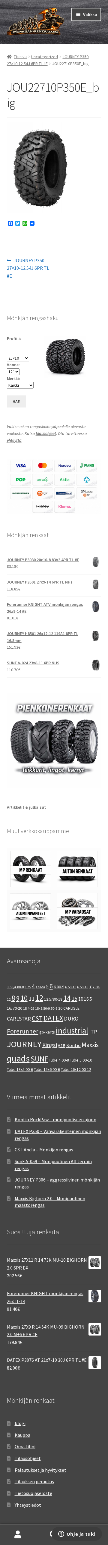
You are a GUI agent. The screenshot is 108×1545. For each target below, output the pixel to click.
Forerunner (22, 1031)
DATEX (53, 1018)
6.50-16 (82, 987)
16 (80, 999)
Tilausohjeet (28, 1458)
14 (66, 998)
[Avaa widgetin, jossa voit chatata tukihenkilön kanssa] (76, 1534)
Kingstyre (53, 1045)
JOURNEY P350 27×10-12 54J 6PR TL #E (28, 268)
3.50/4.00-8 (15, 987)
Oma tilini (25, 1446)
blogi (20, 1423)
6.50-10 (70, 987)
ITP (93, 1031)
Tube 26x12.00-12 (76, 1069)
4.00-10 (40, 987)
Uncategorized (44, 56)
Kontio (73, 1045)
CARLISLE (71, 1008)
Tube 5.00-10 (81, 1060)
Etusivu (20, 56)
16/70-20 (14, 1008)
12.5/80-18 (53, 999)
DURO (71, 1018)
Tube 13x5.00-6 (20, 1069)
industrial (72, 1030)
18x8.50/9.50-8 (46, 1008)
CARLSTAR (19, 1018)
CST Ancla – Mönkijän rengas (44, 1150)
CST (37, 1018)
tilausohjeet (46, 433)
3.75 (28, 987)
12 (39, 998)
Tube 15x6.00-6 (47, 1069)
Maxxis (90, 1045)
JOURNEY (24, 1044)
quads (18, 1058)
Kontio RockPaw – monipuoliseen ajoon (55, 1119)
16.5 (88, 999)
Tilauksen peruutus (34, 1481)
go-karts (47, 1032)
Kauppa (22, 1435)
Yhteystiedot (28, 1505)
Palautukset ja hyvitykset (40, 1470)
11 (31, 998)
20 (60, 1008)
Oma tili (18, 1535)
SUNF (39, 1059)
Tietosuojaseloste (33, 1493)
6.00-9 (59, 987)
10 (24, 998)
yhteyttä (14, 440)
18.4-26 (28, 1008)
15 (74, 998)
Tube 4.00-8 (59, 1060)
